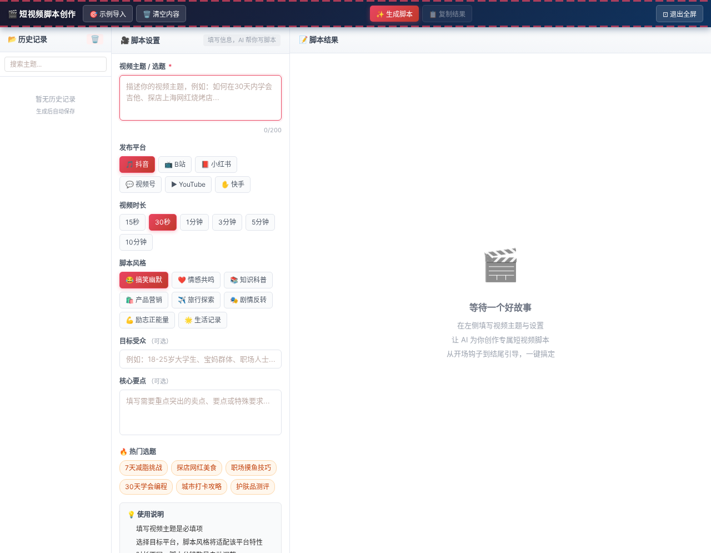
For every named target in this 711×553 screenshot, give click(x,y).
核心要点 (145, 381)
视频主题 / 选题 (145, 66)
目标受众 (145, 341)
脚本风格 (132, 263)
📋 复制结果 (447, 14)
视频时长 (132, 205)
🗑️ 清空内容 (161, 14)
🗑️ (95, 38)
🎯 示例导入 (107, 14)
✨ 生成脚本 (394, 14)
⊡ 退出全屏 (680, 14)
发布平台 (132, 147)
